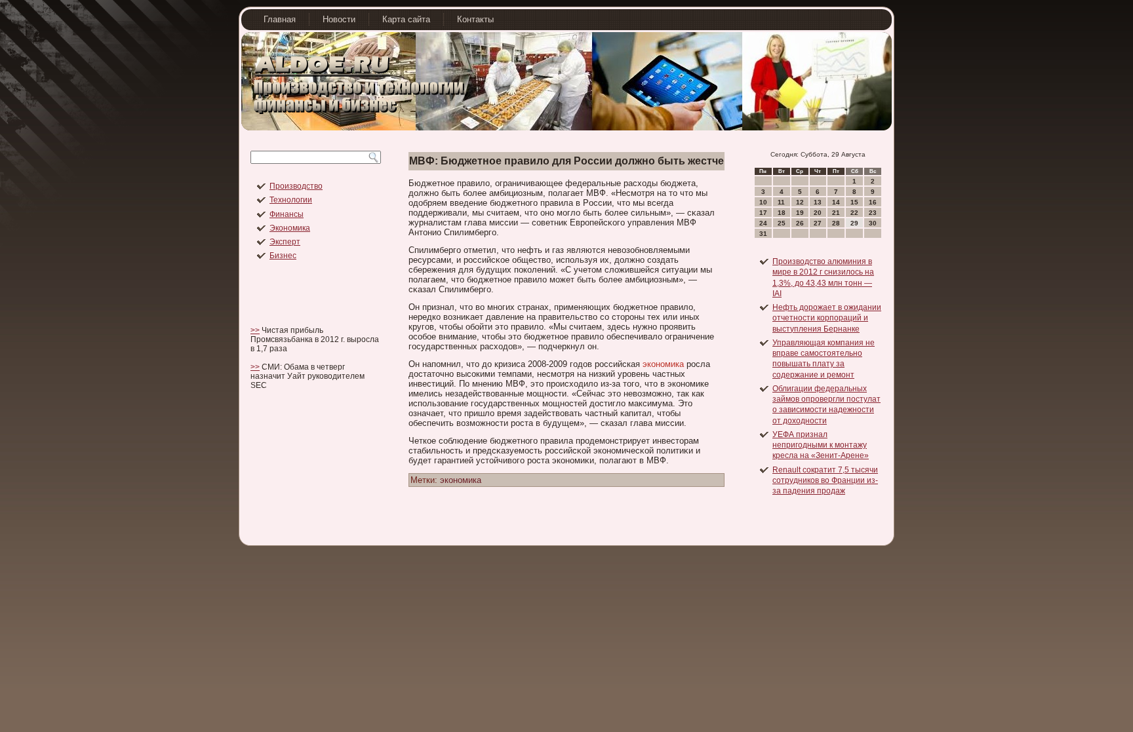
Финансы (286, 214)
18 (781, 212)
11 (781, 202)
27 (818, 223)
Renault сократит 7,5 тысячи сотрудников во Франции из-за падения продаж (825, 480)
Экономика (289, 228)
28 (836, 223)
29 (854, 223)
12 (800, 202)
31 (763, 233)
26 (800, 223)
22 (854, 212)
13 (818, 202)
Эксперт (284, 241)
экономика (663, 364)
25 (781, 223)
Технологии (290, 199)
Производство (296, 186)
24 (763, 223)
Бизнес (282, 255)
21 (836, 212)
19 (800, 212)
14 (836, 202)
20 (818, 212)
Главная (280, 19)
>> (255, 330)
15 (854, 202)
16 (873, 202)
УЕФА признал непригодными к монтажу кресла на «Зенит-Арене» (820, 445)
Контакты (475, 19)
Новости (339, 19)
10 (763, 202)
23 (873, 212)
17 (763, 212)
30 (873, 223)
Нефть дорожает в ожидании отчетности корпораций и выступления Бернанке (826, 318)
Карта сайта (406, 19)
